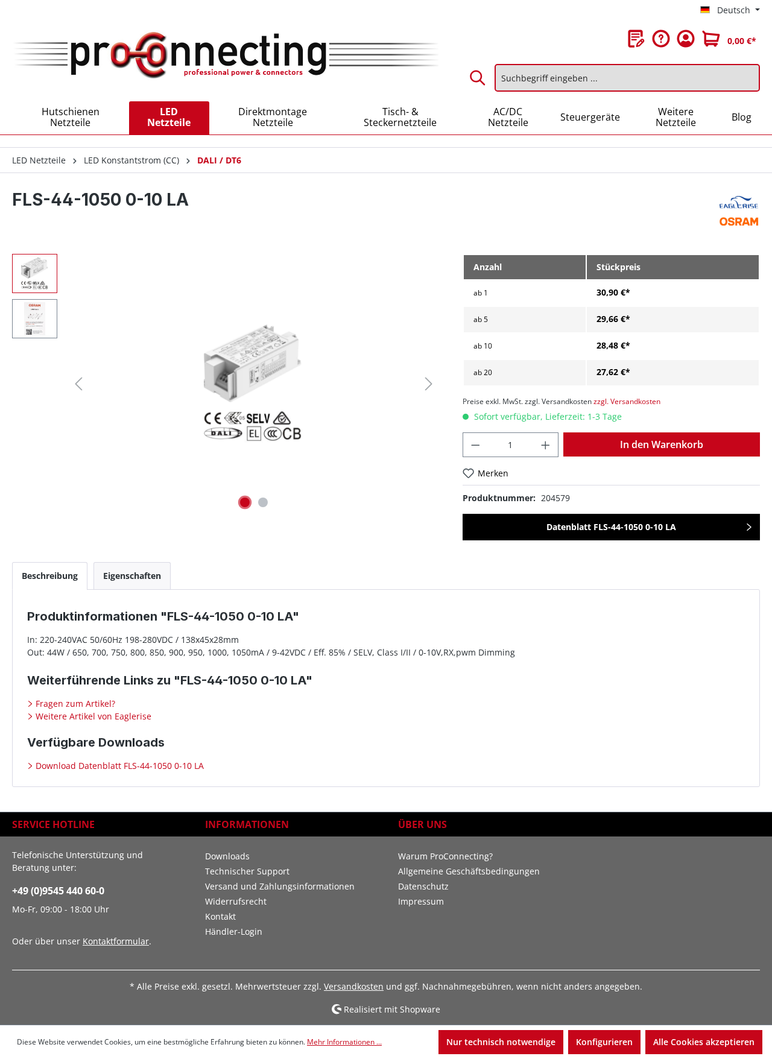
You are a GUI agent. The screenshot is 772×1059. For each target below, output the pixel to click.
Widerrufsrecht (236, 901)
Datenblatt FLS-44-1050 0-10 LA (611, 527)
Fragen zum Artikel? (74, 703)
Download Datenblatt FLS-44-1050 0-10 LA (118, 765)
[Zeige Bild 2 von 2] (263, 502)
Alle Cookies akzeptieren (704, 1042)
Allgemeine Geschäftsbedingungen (469, 871)
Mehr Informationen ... (344, 1042)
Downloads (227, 856)
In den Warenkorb (661, 444)
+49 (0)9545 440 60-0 (58, 890)
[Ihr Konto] (685, 38)
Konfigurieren (604, 1042)
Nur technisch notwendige (500, 1042)
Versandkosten (354, 986)
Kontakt (220, 916)
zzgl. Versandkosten (626, 401)
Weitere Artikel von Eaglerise (92, 716)
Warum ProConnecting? (445, 856)
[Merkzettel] (636, 38)
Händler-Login (233, 931)
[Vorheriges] (78, 383)
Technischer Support (247, 871)
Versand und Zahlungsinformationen (280, 886)
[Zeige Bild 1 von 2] (245, 502)
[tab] (49, 575)
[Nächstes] (429, 383)
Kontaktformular (116, 941)
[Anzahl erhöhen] (545, 444)
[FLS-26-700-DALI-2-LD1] (253, 383)
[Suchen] (478, 78)
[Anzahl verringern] (475, 444)
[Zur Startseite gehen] (225, 55)
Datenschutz (423, 886)
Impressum (421, 901)
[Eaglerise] (739, 209)
